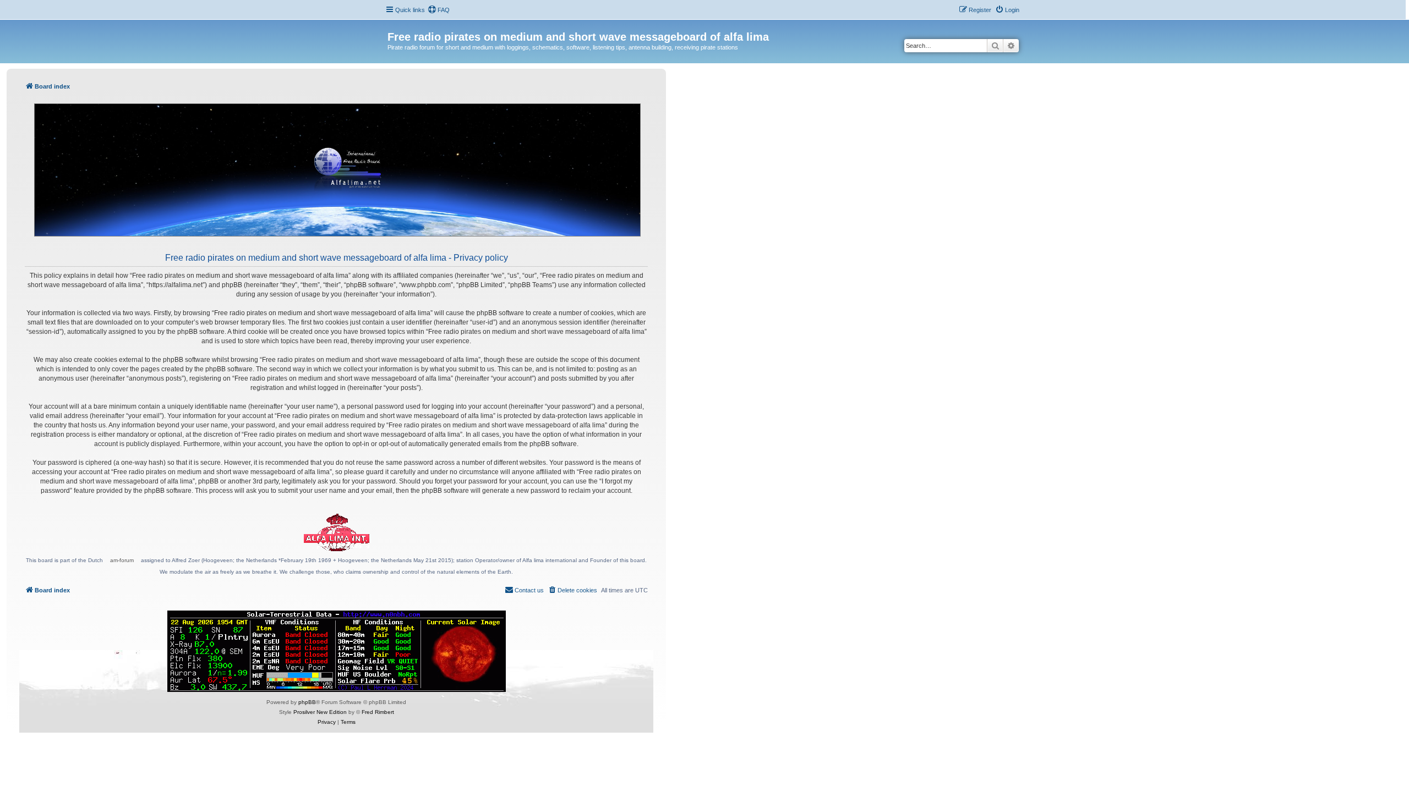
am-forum (122, 560)
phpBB (307, 702)
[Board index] (393, 25)
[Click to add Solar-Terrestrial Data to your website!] (336, 651)
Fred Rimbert (378, 712)
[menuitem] (439, 10)
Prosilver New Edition (320, 712)
